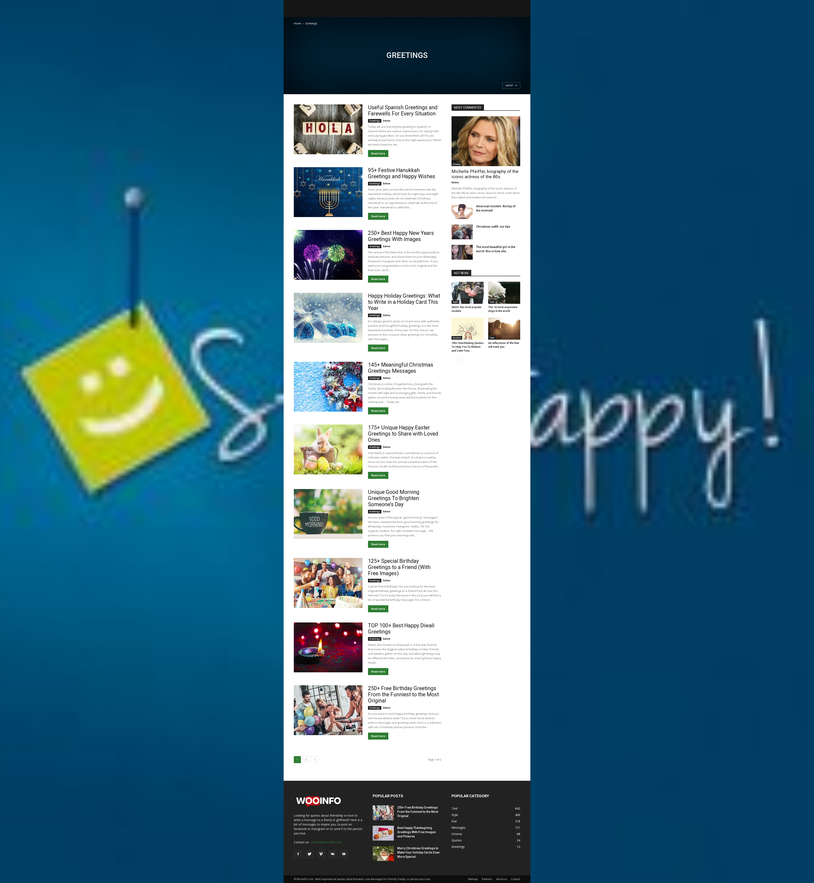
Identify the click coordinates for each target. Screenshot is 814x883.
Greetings (374, 120)
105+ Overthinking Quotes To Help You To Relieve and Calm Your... (468, 346)
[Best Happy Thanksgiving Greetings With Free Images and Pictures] (383, 833)
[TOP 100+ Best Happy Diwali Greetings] (328, 647)
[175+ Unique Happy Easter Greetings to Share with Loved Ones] (328, 449)
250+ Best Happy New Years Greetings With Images (401, 236)
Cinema (457, 164)
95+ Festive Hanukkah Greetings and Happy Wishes (401, 173)
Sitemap (473, 879)
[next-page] (314, 759)
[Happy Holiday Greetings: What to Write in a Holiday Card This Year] (328, 318)
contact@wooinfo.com (325, 842)
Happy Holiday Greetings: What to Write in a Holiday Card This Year (404, 302)
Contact (515, 879)
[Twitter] (309, 854)
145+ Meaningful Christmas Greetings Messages (400, 368)
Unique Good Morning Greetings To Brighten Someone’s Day (393, 498)
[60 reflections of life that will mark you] (504, 329)
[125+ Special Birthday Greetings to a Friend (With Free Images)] (328, 583)
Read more (378, 153)
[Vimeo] (321, 854)
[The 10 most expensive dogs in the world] (504, 293)
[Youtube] (344, 854)
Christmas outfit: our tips (493, 226)
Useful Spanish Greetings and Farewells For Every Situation (403, 110)
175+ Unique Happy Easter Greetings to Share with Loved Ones (403, 434)
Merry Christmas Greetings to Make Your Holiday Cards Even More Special (418, 852)
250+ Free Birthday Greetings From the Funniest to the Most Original (403, 694)
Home (297, 23)
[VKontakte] (332, 854)
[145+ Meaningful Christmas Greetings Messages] (328, 387)
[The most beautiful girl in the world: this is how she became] (462, 252)
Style (455, 301)
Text (491, 301)
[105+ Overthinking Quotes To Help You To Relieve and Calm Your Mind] (468, 329)
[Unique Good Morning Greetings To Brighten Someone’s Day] (328, 514)
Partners (487, 879)
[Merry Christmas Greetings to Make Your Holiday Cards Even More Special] (383, 853)
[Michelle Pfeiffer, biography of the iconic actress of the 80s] (486, 141)
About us (501, 879)
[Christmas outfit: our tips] (462, 231)
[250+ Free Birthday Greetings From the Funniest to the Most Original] (328, 710)
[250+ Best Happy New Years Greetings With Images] (328, 255)
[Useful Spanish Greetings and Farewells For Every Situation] (328, 129)
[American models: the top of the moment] (462, 211)
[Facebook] (298, 854)
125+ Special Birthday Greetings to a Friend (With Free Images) (399, 567)
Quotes (457, 337)
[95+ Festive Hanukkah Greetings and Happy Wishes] (328, 192)
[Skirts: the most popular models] (468, 293)
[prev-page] (454, 359)
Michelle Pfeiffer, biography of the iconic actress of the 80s (485, 174)
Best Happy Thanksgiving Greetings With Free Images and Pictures (416, 832)
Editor (386, 120)
